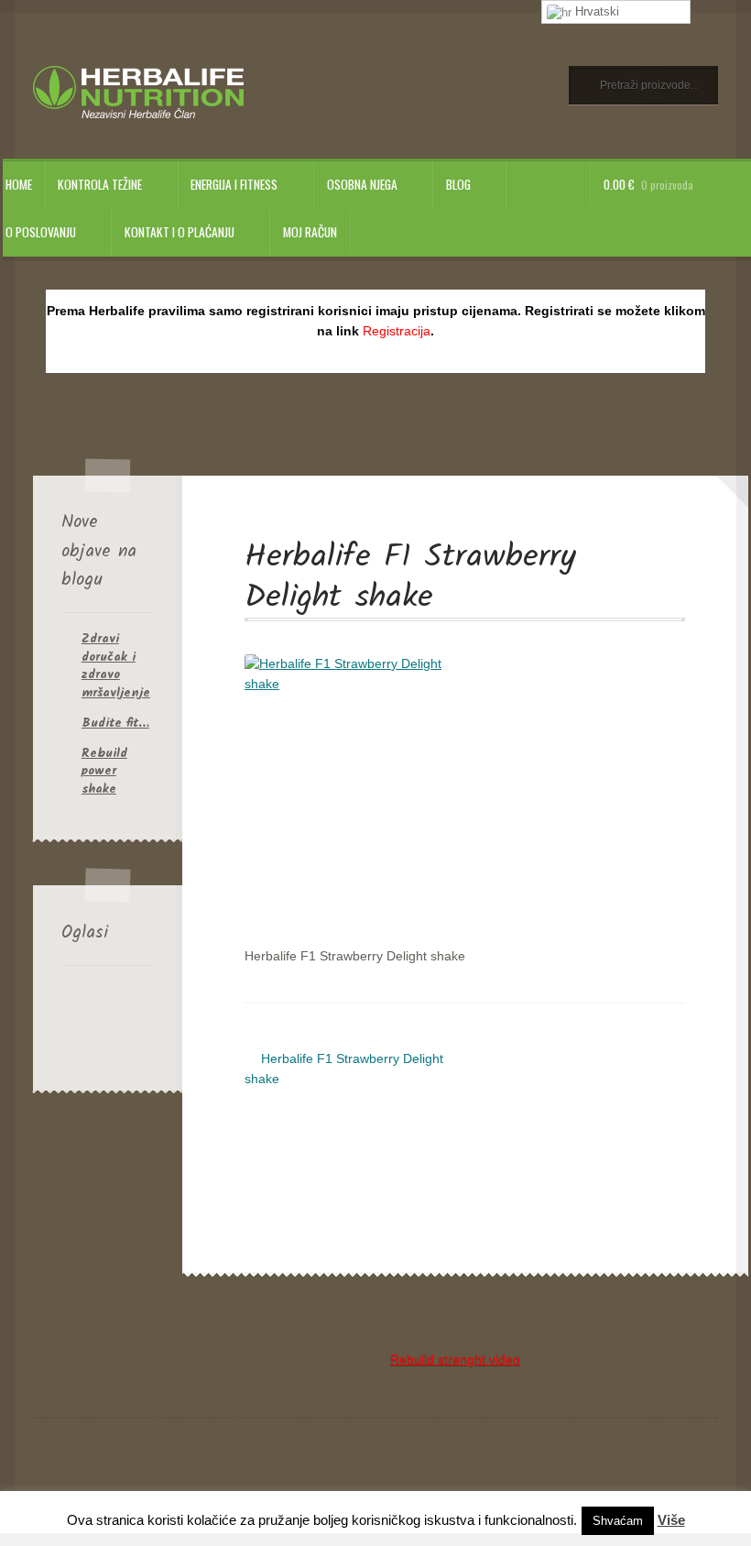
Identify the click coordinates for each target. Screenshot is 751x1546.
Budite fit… (115, 723)
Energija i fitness (234, 184)
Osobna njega (362, 184)
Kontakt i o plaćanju (179, 232)
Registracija (396, 331)
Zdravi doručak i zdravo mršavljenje (116, 665)
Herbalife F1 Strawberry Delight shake (344, 1068)
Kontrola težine (100, 184)
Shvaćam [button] (618, 1521)
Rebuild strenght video (455, 1359)
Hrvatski (595, 11)
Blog (458, 184)
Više (671, 1520)
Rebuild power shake (104, 771)
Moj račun (310, 232)
